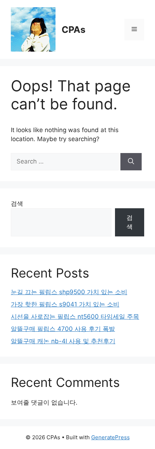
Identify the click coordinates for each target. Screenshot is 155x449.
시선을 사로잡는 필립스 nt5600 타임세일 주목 (75, 316)
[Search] (131, 161)
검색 (17, 203)
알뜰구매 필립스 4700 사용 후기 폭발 (63, 328)
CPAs (73, 29)
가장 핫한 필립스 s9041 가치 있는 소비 (65, 304)
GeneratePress (110, 437)
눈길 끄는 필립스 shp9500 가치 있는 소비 (69, 292)
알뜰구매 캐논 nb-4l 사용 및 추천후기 (63, 341)
